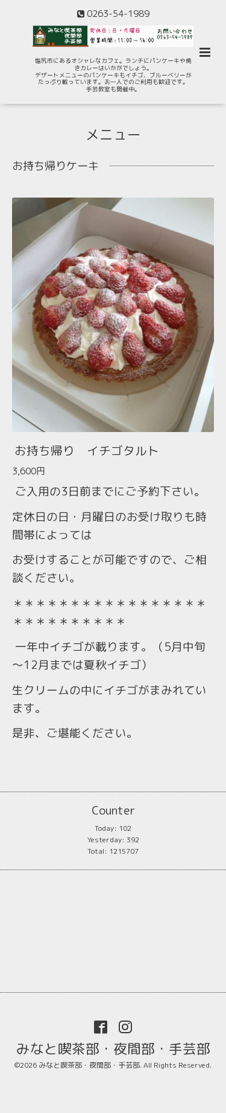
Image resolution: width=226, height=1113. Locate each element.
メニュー (113, 134)
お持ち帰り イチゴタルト (86, 450)
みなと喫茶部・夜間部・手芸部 (113, 1048)
